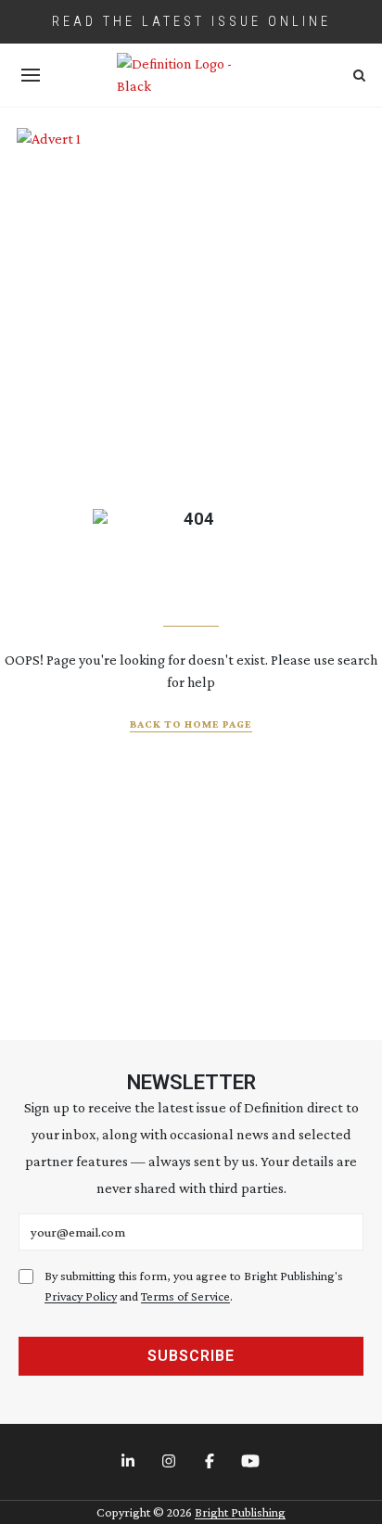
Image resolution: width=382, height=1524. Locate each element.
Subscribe (191, 1356)
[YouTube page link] (252, 1462)
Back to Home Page (191, 724)
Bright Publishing (240, 1512)
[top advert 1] (191, 155)
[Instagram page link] (170, 1462)
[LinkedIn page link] (130, 1462)
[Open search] (359, 75)
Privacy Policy (81, 1296)
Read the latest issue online (191, 21)
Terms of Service (185, 1296)
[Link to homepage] (191, 75)
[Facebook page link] (211, 1462)
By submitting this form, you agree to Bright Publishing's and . (194, 1286)
